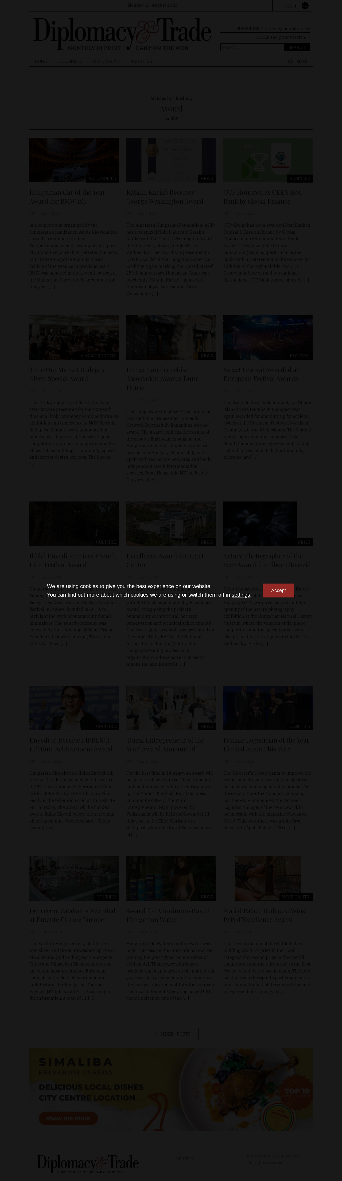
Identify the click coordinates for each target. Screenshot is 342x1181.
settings (241, 595)
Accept (278, 590)
